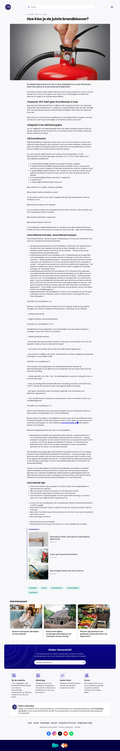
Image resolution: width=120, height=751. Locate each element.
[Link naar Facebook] (49, 733)
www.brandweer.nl (68, 423)
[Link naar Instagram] (54, 733)
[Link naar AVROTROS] (55, 745)
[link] (33, 588)
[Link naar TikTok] (60, 733)
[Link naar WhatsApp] (71, 733)
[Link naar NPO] (64, 745)
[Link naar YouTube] (66, 733)
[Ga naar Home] (8, 7)
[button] (112, 7)
